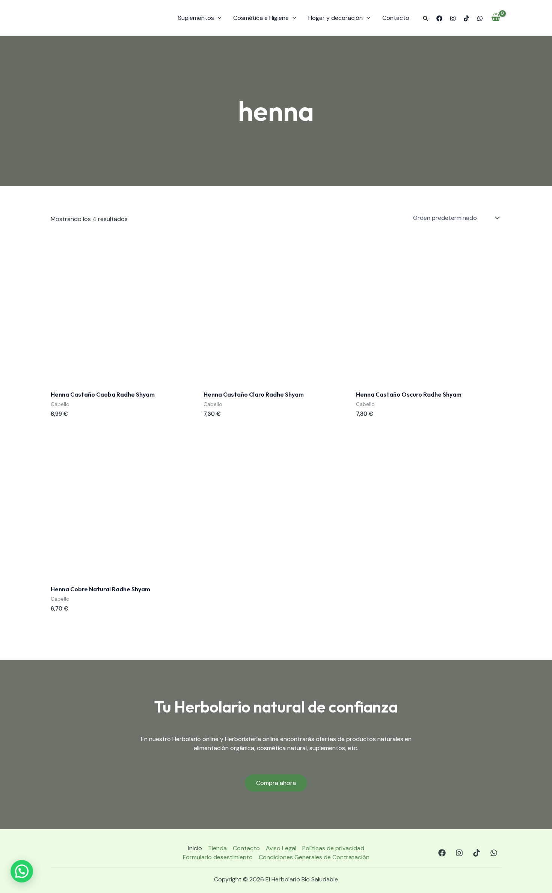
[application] (218, 18)
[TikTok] (466, 18)
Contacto (395, 18)
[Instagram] (453, 18)
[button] (426, 18)
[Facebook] (439, 18)
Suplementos (196, 18)
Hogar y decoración (335, 18)
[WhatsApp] (480, 18)
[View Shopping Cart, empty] (495, 18)
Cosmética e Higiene (261, 18)
